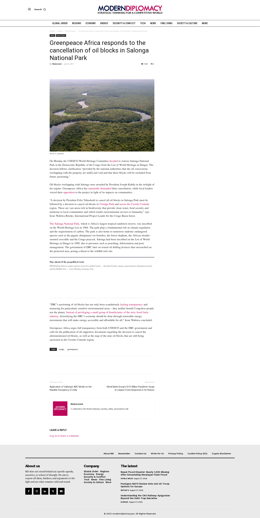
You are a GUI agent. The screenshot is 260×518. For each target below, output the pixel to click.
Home (52, 31)
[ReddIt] (80, 71)
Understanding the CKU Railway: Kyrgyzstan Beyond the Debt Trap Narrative (145, 497)
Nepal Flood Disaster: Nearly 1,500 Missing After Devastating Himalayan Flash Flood (145, 473)
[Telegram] (87, 71)
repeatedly (93, 188)
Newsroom (57, 64)
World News (70, 31)
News (60, 31)
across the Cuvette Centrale (134, 204)
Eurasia (124, 502)
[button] (40, 9)
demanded (105, 188)
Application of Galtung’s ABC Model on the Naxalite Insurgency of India (71, 388)
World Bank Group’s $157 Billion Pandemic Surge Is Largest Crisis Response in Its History (130, 388)
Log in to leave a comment (64, 435)
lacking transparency (131, 304)
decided (113, 161)
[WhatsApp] (66, 71)
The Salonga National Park (64, 223)
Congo (61, 349)
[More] (94, 71)
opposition (69, 192)
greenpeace (73, 349)
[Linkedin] (73, 71)
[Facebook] (53, 71)
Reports (125, 490)
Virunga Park (106, 204)
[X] (60, 71)
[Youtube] (61, 491)
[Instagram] (36, 491)
